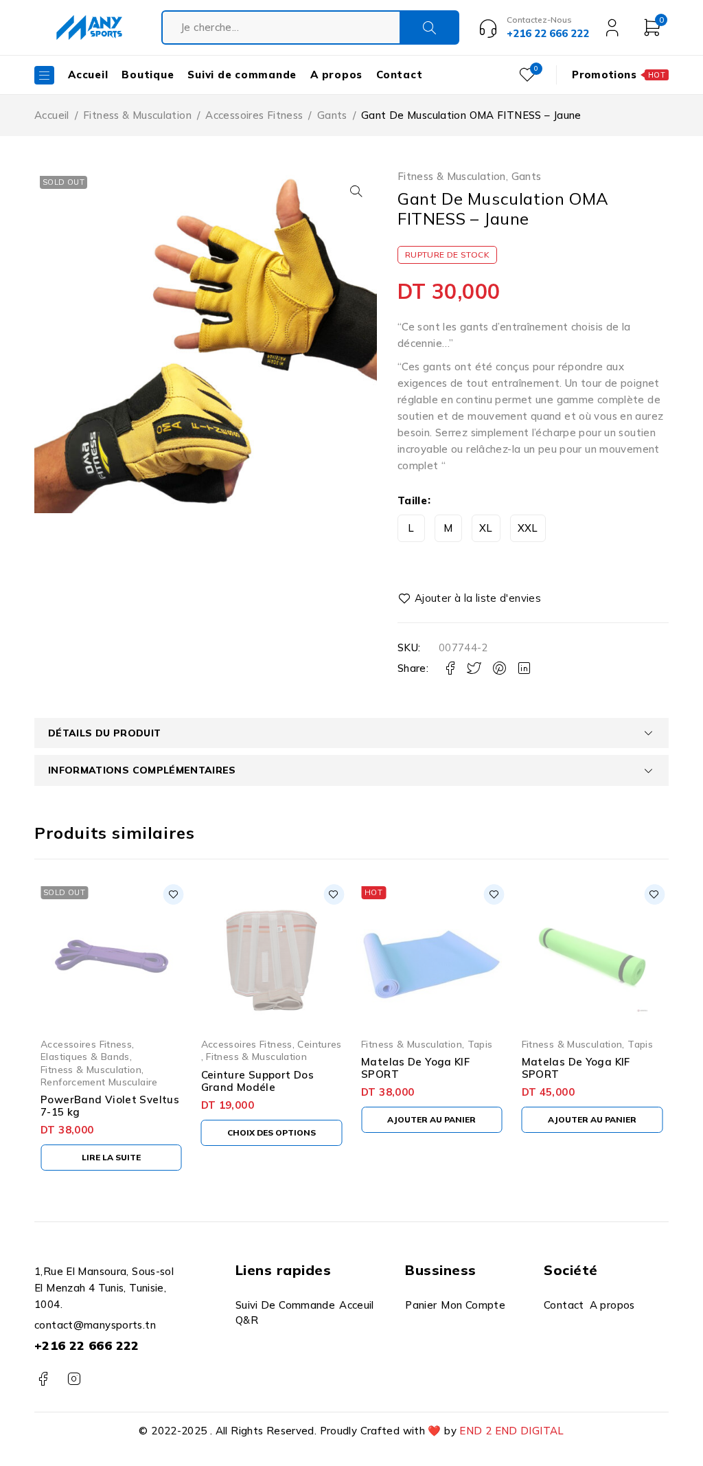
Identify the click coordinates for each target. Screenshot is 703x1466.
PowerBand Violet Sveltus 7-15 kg (110, 1105)
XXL (528, 527)
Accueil (51, 115)
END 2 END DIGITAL (511, 1430)
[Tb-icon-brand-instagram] (73, 1379)
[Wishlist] (470, 598)
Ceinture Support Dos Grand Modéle (257, 1081)
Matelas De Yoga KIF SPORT (415, 1068)
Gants (332, 115)
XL (486, 527)
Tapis (480, 1044)
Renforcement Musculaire (99, 1081)
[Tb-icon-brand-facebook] (42, 1379)
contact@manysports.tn (95, 1324)
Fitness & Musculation (137, 115)
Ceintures (319, 1044)
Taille (412, 500)
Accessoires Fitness (254, 115)
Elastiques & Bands (85, 1056)
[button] (356, 191)
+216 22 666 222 (86, 1345)
